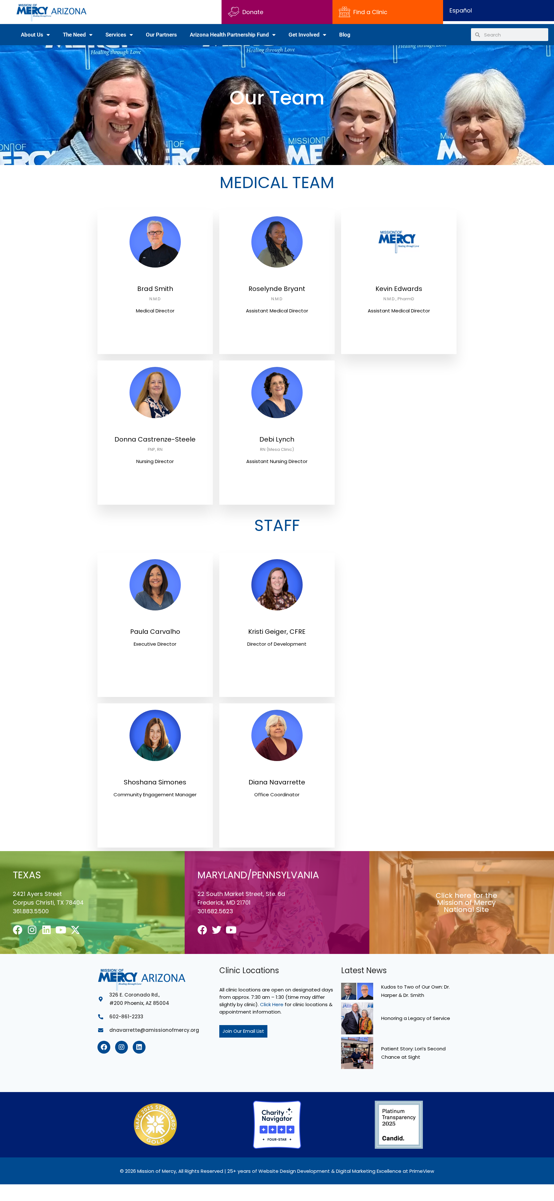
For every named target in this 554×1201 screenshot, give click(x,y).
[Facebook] (17, 930)
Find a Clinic (370, 12)
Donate (252, 12)
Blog (344, 34)
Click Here (271, 1004)
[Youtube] (61, 930)
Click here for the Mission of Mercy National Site (466, 902)
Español (460, 10)
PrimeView (421, 1171)
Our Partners (161, 34)
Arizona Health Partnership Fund (229, 34)
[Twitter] (217, 930)
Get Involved (304, 34)
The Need (74, 34)
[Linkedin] (46, 930)
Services (115, 34)
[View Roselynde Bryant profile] (277, 280)
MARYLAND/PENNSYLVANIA (258, 875)
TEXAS (27, 875)
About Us (32, 34)
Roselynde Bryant (276, 288)
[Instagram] (32, 930)
